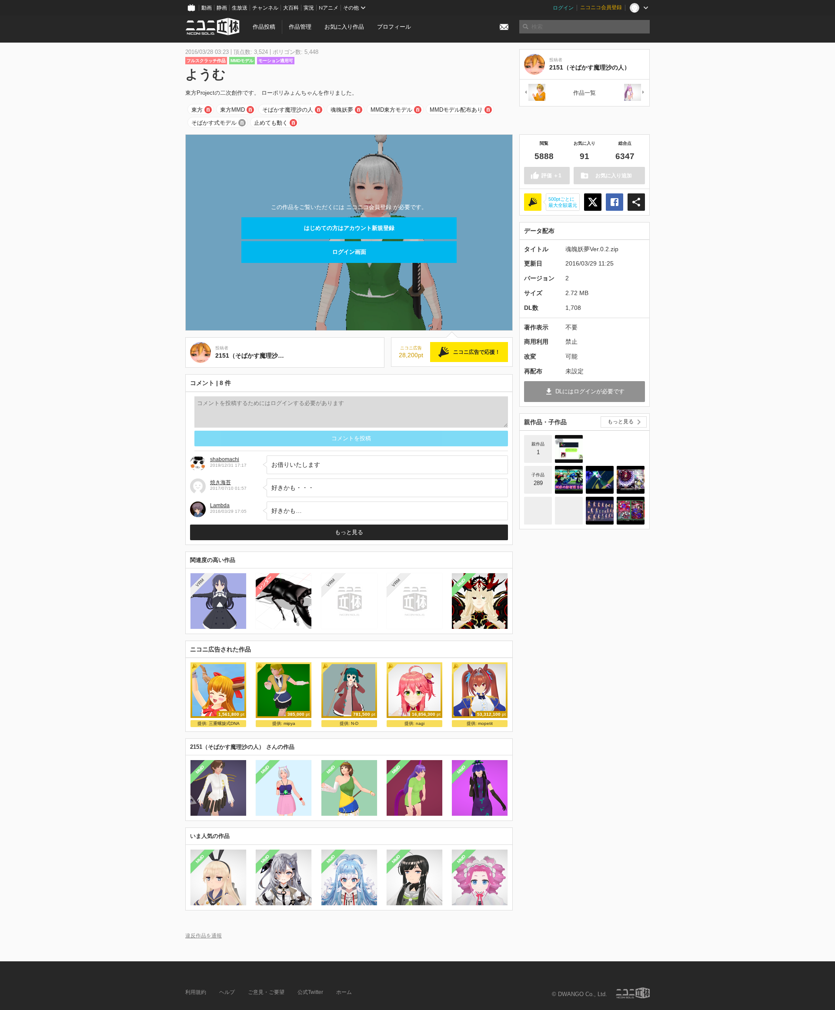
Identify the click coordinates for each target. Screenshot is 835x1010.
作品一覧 (584, 93)
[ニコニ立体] (633, 992)
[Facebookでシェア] (614, 202)
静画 (222, 7)
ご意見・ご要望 (266, 992)
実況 (309, 7)
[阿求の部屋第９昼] (569, 480)
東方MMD (232, 109)
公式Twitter (310, 992)
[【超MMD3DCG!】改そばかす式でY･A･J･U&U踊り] (600, 511)
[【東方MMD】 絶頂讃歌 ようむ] (600, 480)
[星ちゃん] (534, 93)
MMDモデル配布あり (456, 109)
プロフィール (394, 26)
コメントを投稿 (351, 438)
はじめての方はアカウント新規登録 (349, 228)
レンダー (265, 583)
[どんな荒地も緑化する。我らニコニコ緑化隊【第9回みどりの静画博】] (569, 511)
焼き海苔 (220, 482)
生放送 (239, 7)
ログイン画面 (349, 252)
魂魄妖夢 (342, 109)
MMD (461, 583)
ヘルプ (227, 992)
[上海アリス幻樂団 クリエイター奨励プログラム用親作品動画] (569, 449)
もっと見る (349, 532)
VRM (200, 583)
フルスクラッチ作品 (206, 60)
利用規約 (195, 992)
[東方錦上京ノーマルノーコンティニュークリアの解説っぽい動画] (631, 480)
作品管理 (300, 26)
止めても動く (271, 123)
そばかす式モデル (214, 123)
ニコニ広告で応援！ (476, 352)
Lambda (220, 505)
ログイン (563, 7)
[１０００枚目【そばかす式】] (538, 511)
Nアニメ (328, 7)
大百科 (291, 7)
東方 (197, 109)
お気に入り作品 (344, 26)
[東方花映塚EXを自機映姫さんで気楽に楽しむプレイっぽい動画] (631, 511)
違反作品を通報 (203, 935)
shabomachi (224, 459)
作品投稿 (264, 26)
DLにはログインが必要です (590, 391)
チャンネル (265, 7)
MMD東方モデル (391, 109)
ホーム (344, 992)
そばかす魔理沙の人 (287, 109)
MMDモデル (242, 60)
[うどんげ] (634, 93)
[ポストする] (592, 202)
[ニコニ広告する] (532, 202)
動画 (206, 7)
